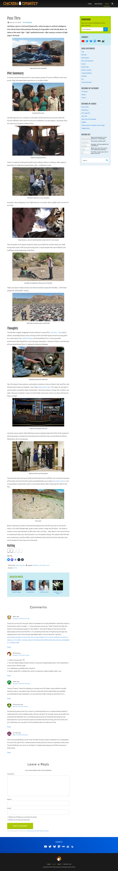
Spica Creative (71, 867)
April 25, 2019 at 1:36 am (20, 706)
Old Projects (85, 58)
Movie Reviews (20, 565)
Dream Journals (86, 70)
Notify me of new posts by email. (19, 820)
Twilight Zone (85, 128)
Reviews (84, 54)
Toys (82, 51)
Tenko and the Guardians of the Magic (93, 125)
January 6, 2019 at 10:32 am (21, 683)
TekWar (83, 122)
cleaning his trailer (44, 387)
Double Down (30, 592)
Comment (11, 774)
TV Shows (84, 91)
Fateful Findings (16, 592)
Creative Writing (86, 73)
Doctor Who (85, 107)
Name (9, 799)
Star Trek (84, 116)
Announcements (86, 82)
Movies (83, 94)
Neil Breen (36, 565)
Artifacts (84, 76)
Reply (9, 647)
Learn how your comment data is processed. (38, 831)
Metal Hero (84, 110)
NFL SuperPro (85, 113)
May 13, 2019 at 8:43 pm (20, 735)
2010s (15, 568)
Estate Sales (85, 67)
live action (43, 565)
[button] (112, 3)
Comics (83, 97)
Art (82, 79)
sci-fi (48, 565)
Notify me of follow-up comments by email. (23, 817)
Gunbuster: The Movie (58, 592)
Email (9, 808)
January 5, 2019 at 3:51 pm (21, 618)
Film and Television (87, 61)
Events (83, 64)
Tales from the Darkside (88, 119)
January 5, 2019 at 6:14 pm (21, 655)
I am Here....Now (44, 592)
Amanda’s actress (59, 481)
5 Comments (27, 22)
